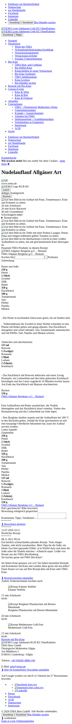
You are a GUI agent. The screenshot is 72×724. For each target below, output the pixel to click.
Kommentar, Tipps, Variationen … (19, 517)
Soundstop (14, 22)
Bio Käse (13, 61)
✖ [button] (8, 164)
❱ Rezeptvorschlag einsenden (17, 578)
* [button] (2, 520)
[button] (36, 252)
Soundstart (27, 22)
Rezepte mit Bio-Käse (13, 639)
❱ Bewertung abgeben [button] (13, 524)
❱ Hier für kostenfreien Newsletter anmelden (25, 669)
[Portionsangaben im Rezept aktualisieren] (46, 257)
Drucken (7, 196)
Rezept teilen (11, 217)
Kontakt (5, 157)
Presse (11, 693)
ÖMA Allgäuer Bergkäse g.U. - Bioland (22, 396)
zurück (6, 190)
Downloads (14, 696)
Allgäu (19, 35)
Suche (13, 157)
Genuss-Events (16, 89)
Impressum (14, 705)
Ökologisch (14, 43)
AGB (11, 699)
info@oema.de (18, 666)
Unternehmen (15, 104)
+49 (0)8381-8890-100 (23, 660)
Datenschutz (14, 702)
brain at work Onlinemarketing (17, 721)
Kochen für (7, 257)
